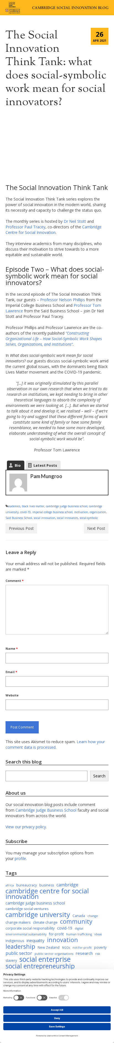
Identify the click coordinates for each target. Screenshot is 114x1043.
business (46, 885)
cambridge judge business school (66, 506)
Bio (18, 465)
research (84, 953)
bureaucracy (26, 885)
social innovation (44, 518)
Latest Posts (45, 465)
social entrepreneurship (40, 966)
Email (11, 672)
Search (99, 775)
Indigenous (15, 940)
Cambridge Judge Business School (45, 810)
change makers (18, 922)
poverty (100, 947)
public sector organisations (54, 954)
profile (20, 858)
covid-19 (25, 512)
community (76, 921)
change (92, 916)
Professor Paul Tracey (25, 226)
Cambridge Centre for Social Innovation (54, 229)
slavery (11, 960)
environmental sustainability (26, 934)
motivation (81, 512)
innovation (62, 940)
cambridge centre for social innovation (47, 893)
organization (98, 512)
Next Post (96, 528)
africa (10, 885)
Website (12, 695)
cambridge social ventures (27, 908)
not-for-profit (82, 948)
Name (12, 648)
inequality (36, 940)
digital (79, 928)
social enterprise (45, 959)
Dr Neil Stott (75, 221)
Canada (78, 915)
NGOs (66, 948)
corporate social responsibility (30, 928)
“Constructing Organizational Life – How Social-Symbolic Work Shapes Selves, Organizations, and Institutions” (54, 338)
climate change (45, 922)
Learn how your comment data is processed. (55, 744)
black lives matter (33, 506)
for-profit (56, 934)
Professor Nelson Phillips (62, 299)
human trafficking (79, 934)
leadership (20, 946)
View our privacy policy (26, 826)
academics (14, 506)
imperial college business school (52, 512)
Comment (15, 581)
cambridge (67, 885)
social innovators (67, 518)
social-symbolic (89, 518)
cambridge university (38, 914)
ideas (98, 934)
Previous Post (21, 528)
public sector (19, 953)
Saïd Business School (19, 518)
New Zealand (48, 947)
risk (97, 954)
